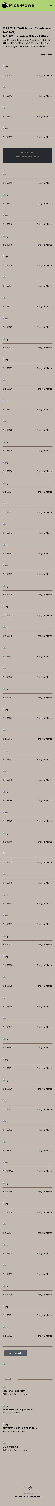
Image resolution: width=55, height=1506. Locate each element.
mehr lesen (46, 54)
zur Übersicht (15, 1353)
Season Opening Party (14, 1390)
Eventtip (9, 1379)
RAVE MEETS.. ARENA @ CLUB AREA (20, 1428)
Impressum (27, 1493)
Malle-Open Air (10, 1446)
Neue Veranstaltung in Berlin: (18, 1409)
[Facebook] (23, 1488)
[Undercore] (30, 1488)
